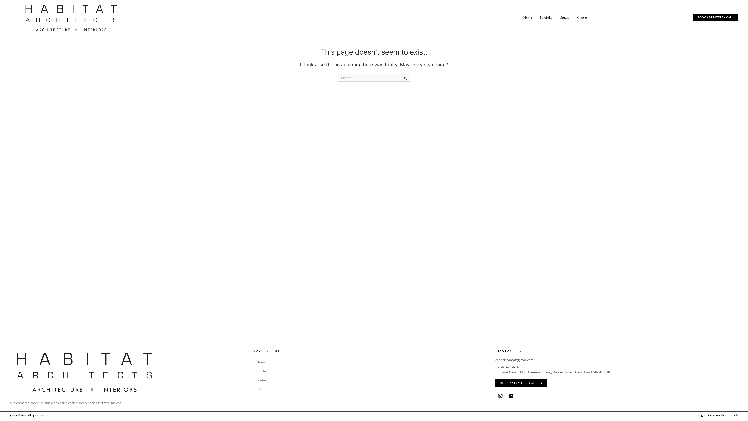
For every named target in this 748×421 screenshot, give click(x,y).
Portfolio (546, 17)
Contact (583, 17)
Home (527, 17)
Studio (564, 17)
